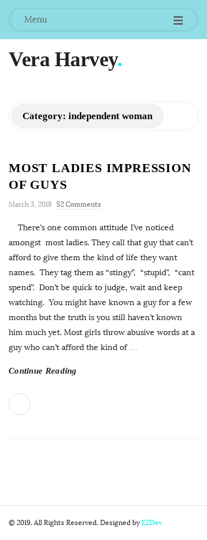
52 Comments (78, 204)
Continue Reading (43, 370)
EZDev (151, 523)
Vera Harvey (63, 59)
